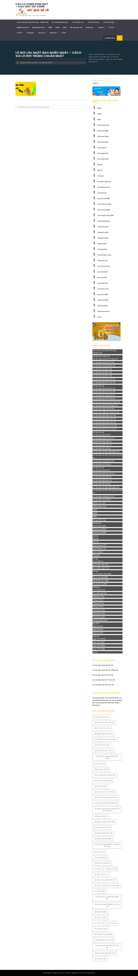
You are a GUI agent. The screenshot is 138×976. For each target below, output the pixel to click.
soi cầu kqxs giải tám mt (102, 480)
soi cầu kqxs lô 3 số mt (101, 484)
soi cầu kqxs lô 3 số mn (101, 448)
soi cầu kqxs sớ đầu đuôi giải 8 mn (106, 452)
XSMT (65, 27)
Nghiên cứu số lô (23, 27)
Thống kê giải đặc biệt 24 (103, 940)
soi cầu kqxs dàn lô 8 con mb (103, 388)
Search (95, 83)
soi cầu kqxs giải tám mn (102, 445)
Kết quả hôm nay (76, 27)
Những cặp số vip (38, 27)
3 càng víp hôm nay (101, 717)
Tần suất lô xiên (100, 959)
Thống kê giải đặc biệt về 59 (104, 953)
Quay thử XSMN (102, 300)
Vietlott (101, 27)
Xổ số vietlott (101, 147)
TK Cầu (111, 27)
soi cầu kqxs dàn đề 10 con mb (104, 426)
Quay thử (53, 33)
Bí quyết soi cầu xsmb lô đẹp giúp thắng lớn (33, 107)
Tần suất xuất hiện (103, 266)
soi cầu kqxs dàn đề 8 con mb (104, 422)
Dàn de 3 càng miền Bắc (103, 780)
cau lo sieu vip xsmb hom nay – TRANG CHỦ (32, 22)
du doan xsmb (99, 764)
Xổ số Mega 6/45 (102, 153)
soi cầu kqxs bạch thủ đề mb (103, 398)
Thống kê (30, 33)
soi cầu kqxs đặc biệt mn (102, 442)
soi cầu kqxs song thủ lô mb (103, 362)
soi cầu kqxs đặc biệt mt (102, 477)
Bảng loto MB (97, 633)
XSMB (50, 27)
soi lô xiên (113, 923)
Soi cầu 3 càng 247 (101, 874)
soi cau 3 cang (111, 869)
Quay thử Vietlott (103, 311)
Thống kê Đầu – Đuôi (104, 255)
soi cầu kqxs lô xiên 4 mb (102, 369)
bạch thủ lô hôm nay (102, 728)
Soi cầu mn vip (93, 22)
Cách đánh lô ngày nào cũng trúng (107, 757)
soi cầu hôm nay (100, 912)
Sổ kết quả (89, 27)
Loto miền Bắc (102, 277)
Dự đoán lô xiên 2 (100, 816)
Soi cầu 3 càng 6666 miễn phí (105, 880)
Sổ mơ (64, 33)
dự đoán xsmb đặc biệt (102, 839)
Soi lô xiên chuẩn (100, 929)
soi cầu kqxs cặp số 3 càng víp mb (105, 412)
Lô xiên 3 (97, 869)
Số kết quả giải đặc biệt (103, 934)
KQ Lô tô (42, 33)
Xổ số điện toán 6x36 (104, 181)
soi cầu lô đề (99, 923)
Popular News (110, 38)
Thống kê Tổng (102, 260)
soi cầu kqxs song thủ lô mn (103, 461)
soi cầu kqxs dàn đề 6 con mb (104, 419)
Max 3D (99, 164)
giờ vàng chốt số (100, 857)
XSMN (57, 27)
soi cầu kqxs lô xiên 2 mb (102, 376)
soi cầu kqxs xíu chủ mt (101, 500)
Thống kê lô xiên (103, 232)
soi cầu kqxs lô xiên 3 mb (102, 372)
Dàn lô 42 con (99, 792)
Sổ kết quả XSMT (102, 142)
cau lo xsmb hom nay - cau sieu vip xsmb (37, 62)
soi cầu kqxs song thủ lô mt (103, 496)
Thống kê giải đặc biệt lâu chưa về (107, 946)
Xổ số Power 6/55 (103, 159)
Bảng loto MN (97, 629)
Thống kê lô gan (102, 226)
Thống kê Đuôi (102, 249)
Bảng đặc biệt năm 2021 (103, 734)
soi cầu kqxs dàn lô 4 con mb (103, 382)
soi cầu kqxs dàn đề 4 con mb (104, 415)
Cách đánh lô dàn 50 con (103, 750)
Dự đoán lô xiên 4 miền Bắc (104, 822)
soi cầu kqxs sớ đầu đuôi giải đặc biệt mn (107, 456)
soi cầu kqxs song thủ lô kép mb (105, 359)
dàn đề (111, 792)
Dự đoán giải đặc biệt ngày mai (105, 803)
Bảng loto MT (97, 626)
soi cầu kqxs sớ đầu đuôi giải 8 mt (105, 487)
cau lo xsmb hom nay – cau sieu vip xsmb (31, 5)
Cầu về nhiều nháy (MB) (105, 215)
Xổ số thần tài (102, 193)
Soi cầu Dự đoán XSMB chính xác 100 (107, 905)
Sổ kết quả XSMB (102, 130)
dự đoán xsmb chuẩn (102, 827)
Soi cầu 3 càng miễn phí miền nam (107, 885)
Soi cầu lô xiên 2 (100, 917)
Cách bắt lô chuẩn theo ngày (105, 739)
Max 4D (100, 170)
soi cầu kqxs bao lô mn (101, 435)
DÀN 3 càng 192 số (101, 769)
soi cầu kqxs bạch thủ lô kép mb (105, 405)
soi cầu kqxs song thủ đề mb (103, 366)
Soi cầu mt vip (108, 22)
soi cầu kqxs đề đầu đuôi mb (103, 379)
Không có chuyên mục (102, 863)
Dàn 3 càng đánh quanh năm (105, 775)
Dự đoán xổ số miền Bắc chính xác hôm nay (107, 845)
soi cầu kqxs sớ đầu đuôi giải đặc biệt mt (107, 491)
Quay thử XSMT (102, 305)
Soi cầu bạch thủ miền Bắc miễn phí (107, 898)
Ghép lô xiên (99, 852)
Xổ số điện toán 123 (103, 187)
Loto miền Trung (103, 288)
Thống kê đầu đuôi (103, 221)
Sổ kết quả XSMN (103, 136)
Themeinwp (91, 973)
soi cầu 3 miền (99, 891)
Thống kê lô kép (102, 238)
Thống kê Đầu (102, 243)
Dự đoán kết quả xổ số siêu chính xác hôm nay (107, 810)
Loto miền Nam (102, 283)
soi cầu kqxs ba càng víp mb (103, 395)
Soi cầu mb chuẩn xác (59, 22)
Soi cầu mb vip (77, 22)
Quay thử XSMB (102, 294)
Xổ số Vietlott (97, 552)
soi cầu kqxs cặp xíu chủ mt (103, 474)
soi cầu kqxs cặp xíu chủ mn (103, 438)
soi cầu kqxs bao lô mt (101, 470)
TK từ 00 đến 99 (102, 272)
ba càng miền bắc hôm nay (104, 722)
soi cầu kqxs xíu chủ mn (101, 464)
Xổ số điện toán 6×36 (100, 568)
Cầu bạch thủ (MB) (103, 198)
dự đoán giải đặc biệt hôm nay (105, 797)
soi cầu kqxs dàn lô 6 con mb (103, 392)
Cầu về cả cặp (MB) (103, 209)
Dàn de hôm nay (100, 786)
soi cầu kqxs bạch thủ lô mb (103, 409)
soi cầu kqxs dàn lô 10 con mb (104, 429)
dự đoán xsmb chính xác (103, 833)
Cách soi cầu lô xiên (102, 745)
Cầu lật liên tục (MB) (104, 204)
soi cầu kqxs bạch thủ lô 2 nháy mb (106, 402)
